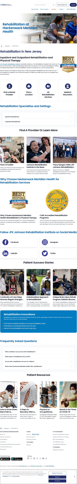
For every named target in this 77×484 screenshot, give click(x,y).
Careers (29, 434)
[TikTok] (46, 458)
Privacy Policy (15, 476)
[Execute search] (54, 4)
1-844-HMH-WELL (50, 466)
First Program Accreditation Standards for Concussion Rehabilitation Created (24, 323)
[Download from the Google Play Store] (16, 458)
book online (39, 466)
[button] (35, 9)
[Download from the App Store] (5, 458)
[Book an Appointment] (12, 150)
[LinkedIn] (34, 458)
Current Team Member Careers (61, 434)
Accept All (57, 480)
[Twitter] (40, 458)
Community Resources (6, 446)
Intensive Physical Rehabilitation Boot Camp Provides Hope (20, 328)
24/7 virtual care (22, 466)
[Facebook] (28, 458)
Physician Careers (31, 439)
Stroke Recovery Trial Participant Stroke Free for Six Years (20, 326)
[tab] (38, 39)
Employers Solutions (58, 449)
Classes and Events (5, 437)
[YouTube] (43, 458)
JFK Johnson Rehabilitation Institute (10, 64)
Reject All (57, 477)
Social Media (3, 439)
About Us (2, 434)
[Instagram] (31, 458)
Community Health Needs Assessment (10, 444)
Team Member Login (58, 441)
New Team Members (58, 439)
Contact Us (3, 441)
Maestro (29, 444)
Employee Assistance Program (61, 437)
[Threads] (37, 458)
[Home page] (1, 46)
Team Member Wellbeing (59, 444)
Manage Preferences (57, 473)
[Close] (74, 476)
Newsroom (3, 449)
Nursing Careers (31, 437)
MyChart (33, 466)
